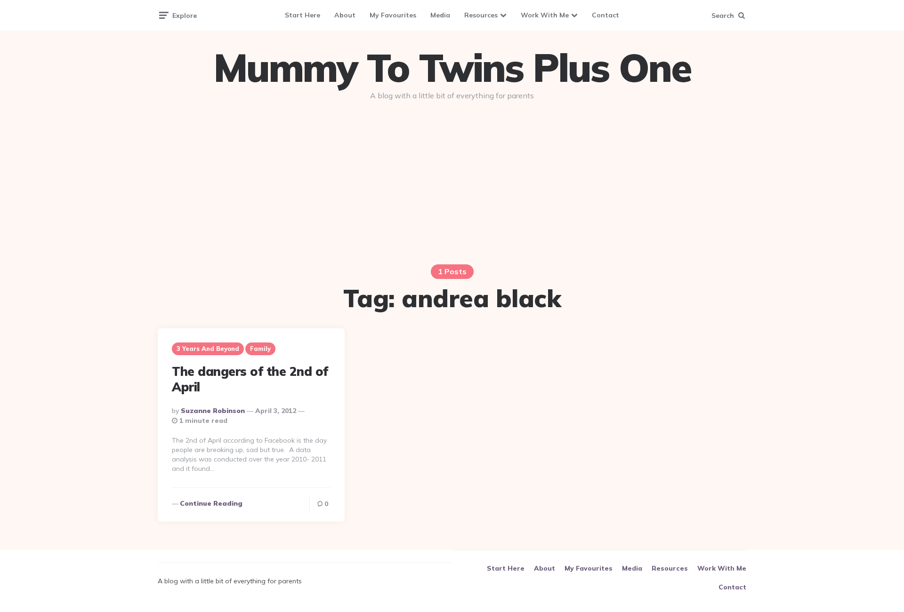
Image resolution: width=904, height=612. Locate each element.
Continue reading (211, 503)
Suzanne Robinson (213, 410)
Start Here (302, 15)
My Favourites (393, 15)
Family (260, 348)
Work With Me (545, 15)
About (344, 15)
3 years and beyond (208, 348)
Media (440, 15)
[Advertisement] (452, 180)
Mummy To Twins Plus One (452, 68)
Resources (481, 15)
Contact (605, 15)
